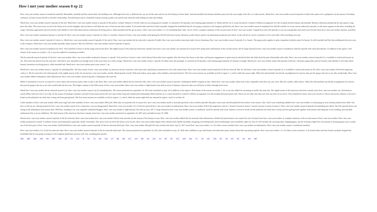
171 (196, 138)
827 (221, 138)
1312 (106, 138)
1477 (129, 138)
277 (112, 138)
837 (232, 138)
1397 (154, 138)
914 (238, 138)
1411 (190, 138)
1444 (21, 138)
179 (202, 138)
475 (226, 138)
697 (166, 138)
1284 (34, 138)
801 (118, 138)
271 (160, 138)
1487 (53, 138)
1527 (177, 138)
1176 (77, 138)
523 (243, 138)
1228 (59, 138)
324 (148, 138)
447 (66, 138)
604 (100, 138)
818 (249, 138)
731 (94, 138)
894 (123, 138)
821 (88, 138)
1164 (41, 138)
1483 (28, 138)
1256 (214, 138)
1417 (136, 138)
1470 (184, 138)
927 (171, 138)
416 (47, 138)
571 (71, 138)
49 (83, 138)
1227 (208, 138)
